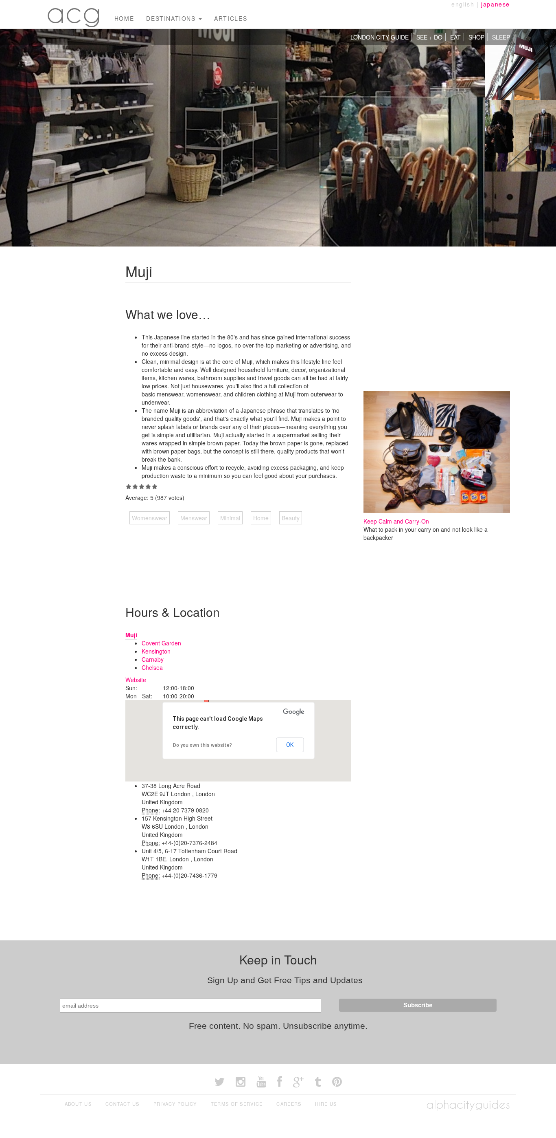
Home (124, 18)
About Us (78, 1104)
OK (289, 745)
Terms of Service (237, 1104)
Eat (455, 37)
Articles (230, 18)
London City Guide (379, 37)
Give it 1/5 (128, 486)
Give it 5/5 (154, 486)
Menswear (193, 518)
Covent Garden (161, 643)
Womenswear (149, 518)
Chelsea (152, 667)
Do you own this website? (202, 745)
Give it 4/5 (148, 486)
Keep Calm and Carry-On (396, 521)
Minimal (230, 518)
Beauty (291, 518)
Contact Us (122, 1104)
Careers (288, 1104)
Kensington (156, 651)
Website (135, 680)
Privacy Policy (175, 1104)
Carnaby (153, 659)
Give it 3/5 (141, 486)
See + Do (429, 37)
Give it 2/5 (135, 486)
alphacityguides (468, 1104)
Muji (131, 635)
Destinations (172, 18)
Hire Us (326, 1104)
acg (74, 12)
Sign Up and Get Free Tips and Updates (285, 980)
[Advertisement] (273, 556)
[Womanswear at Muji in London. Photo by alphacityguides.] (520, 135)
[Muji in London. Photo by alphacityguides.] (520, 63)
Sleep (501, 37)
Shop (476, 37)
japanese (495, 4)
